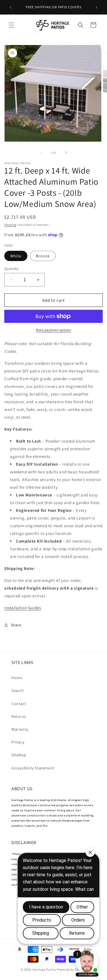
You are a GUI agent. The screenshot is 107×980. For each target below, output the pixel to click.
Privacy (17, 742)
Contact (18, 703)
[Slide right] (66, 152)
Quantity (11, 268)
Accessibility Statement (32, 768)
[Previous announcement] (10, 7)
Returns (18, 716)
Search (17, 690)
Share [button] (16, 624)
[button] (11, 25)
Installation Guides (22, 607)
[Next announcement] (96, 7)
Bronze (43, 255)
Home (16, 677)
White (15, 255)
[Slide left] (41, 152)
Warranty (19, 729)
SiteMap (18, 754)
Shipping (10, 225)
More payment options (53, 330)
